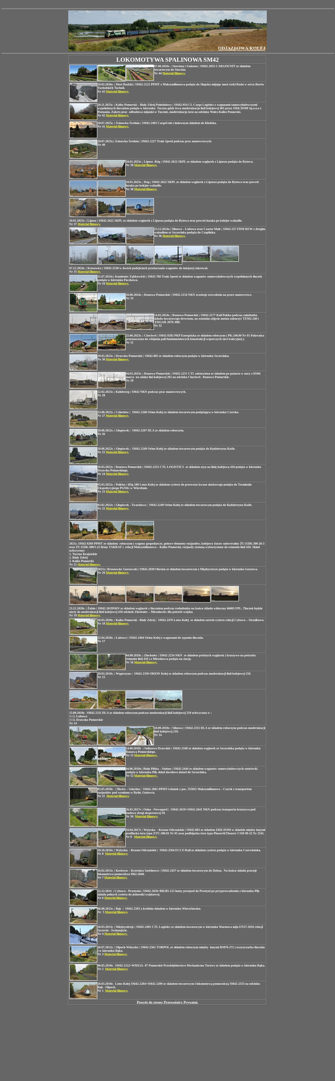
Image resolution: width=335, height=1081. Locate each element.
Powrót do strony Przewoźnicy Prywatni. (167, 1002)
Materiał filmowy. (174, 73)
